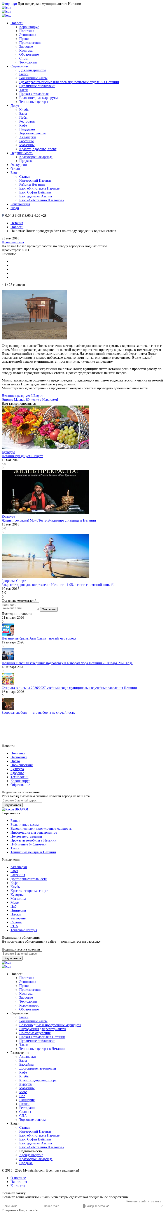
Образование (29, 54)
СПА (14, 926)
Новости (16, 23)
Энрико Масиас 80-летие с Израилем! (30, 399)
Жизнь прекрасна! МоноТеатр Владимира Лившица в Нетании (49, 520)
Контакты (17, 1186)
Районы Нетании (32, 184)
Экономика (27, 35)
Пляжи (15, 914)
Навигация (18, 1182)
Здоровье (26, 46)
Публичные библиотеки (37, 86)
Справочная (19, 66)
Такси (23, 90)
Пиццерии (27, 129)
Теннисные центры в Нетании (33, 852)
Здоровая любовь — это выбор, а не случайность (38, 712)
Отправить (49, 609)
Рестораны (27, 121)
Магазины (27, 145)
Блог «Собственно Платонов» (41, 200)
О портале (18, 1178)
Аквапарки (27, 137)
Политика (26, 31)
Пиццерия (18, 910)
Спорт (24, 58)
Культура (26, 50)
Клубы (24, 109)
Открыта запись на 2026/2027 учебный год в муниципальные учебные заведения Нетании (69, 688)
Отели (15, 168)
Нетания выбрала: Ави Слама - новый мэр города (39, 638)
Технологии (28, 62)
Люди (14, 208)
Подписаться (12, 805)
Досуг (14, 105)
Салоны (16, 922)
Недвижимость (21, 153)
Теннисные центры (33, 102)
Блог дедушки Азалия (35, 196)
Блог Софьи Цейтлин (35, 192)
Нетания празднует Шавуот (22, 395)
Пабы (23, 117)
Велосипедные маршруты (38, 98)
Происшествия (30, 42)
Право (24, 38)
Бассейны (26, 141)
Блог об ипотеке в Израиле (39, 188)
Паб (13, 906)
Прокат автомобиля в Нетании (33, 840)
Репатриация (20, 204)
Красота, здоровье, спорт (37, 149)
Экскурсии (18, 165)
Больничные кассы (33, 78)
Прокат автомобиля (34, 94)
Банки (23, 74)
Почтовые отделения (26, 836)
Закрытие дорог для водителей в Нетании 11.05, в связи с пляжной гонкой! (58, 585)
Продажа (26, 161)
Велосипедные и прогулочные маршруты (41, 828)
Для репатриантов (32, 70)
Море (14, 902)
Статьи (24, 176)
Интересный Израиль (35, 180)
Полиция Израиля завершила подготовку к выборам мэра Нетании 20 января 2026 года (67, 663)
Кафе (23, 125)
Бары (23, 113)
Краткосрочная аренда (35, 157)
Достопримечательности (28, 879)
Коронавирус (29, 27)
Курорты (17, 894)
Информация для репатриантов (33, 832)
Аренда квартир (31, 1155)
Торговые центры (32, 133)
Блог (14, 172)
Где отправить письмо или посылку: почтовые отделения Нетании (69, 82)
